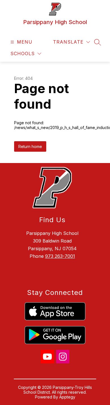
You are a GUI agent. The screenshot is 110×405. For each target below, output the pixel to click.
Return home (30, 146)
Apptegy (67, 397)
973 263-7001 (60, 256)
